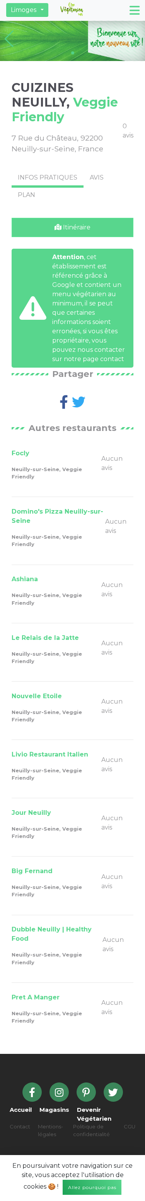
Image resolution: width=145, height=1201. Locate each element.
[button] (27, 10)
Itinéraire (75, 227)
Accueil (21, 1109)
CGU (129, 1126)
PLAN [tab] (26, 194)
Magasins (54, 1109)
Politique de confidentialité (91, 1130)
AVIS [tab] (97, 177)
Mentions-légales (50, 1130)
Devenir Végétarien (94, 1114)
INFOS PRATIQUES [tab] (47, 177)
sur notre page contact (88, 359)
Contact (20, 1126)
